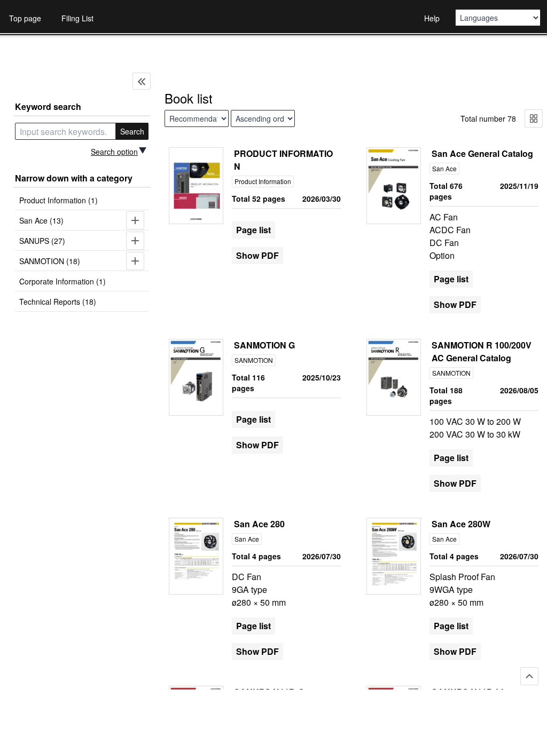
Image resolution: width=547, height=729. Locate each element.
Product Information (263, 181)
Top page (25, 18)
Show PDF (257, 255)
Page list (253, 230)
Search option (114, 151)
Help (432, 18)
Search (132, 131)
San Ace (444, 168)
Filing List (77, 18)
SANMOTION (254, 359)
